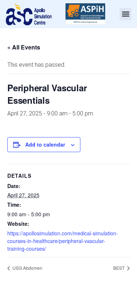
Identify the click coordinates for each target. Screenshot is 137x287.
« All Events (23, 47)
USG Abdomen (26, 268)
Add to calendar (45, 144)
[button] (125, 14)
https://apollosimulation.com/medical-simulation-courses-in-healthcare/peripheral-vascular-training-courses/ (62, 240)
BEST (119, 268)
